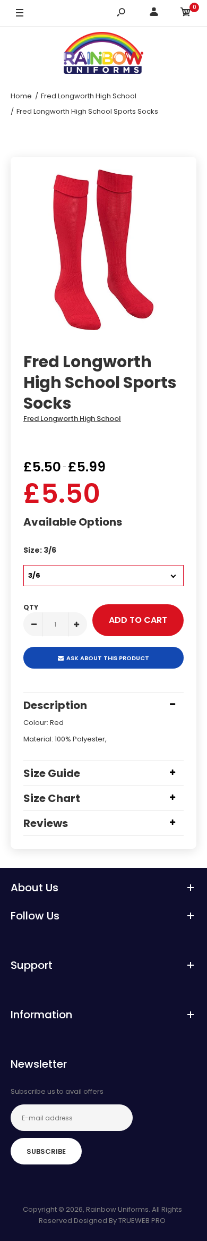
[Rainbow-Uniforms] (103, 55)
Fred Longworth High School (72, 418)
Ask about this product (107, 658)
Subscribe (46, 1151)
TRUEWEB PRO (142, 1220)
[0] (185, 13)
